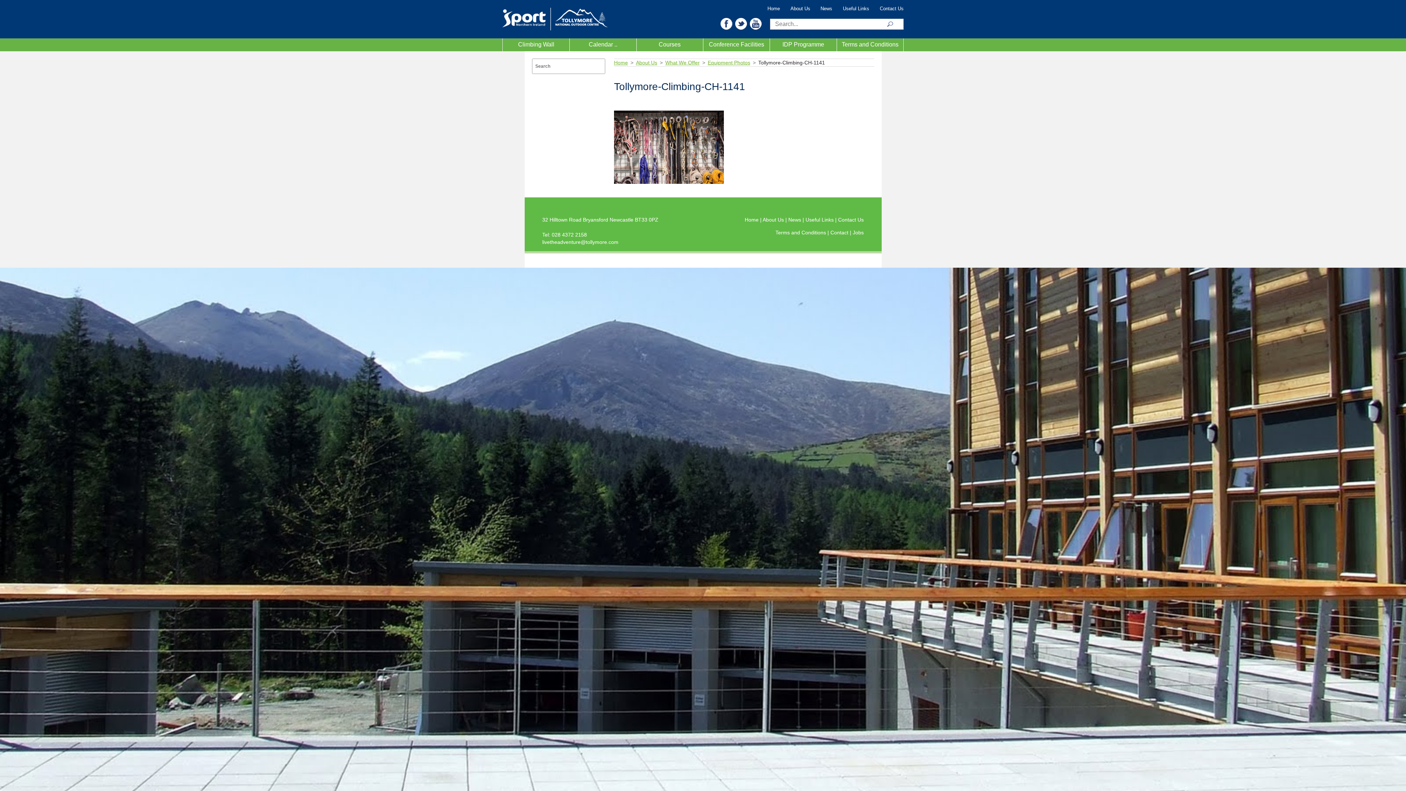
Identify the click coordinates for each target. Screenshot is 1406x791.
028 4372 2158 (569, 235)
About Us (800, 8)
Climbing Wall (536, 44)
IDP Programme (803, 44)
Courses (670, 44)
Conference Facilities (736, 44)
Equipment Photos (729, 63)
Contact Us (892, 8)
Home (773, 8)
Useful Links (856, 8)
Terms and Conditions (870, 44)
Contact (840, 232)
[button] (726, 23)
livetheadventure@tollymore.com (580, 242)
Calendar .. (603, 44)
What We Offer (682, 63)
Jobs (858, 232)
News (826, 8)
